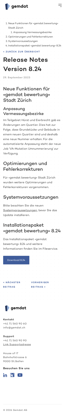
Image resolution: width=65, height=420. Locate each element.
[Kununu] (12, 374)
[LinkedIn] (5, 374)
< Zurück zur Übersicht (21, 51)
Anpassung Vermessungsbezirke (32, 32)
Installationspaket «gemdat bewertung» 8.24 (34, 45)
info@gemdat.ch (14, 327)
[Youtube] (20, 374)
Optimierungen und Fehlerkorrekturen (30, 36)
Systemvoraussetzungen (23, 41)
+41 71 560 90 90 (15, 340)
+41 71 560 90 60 (15, 323)
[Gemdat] (16, 6)
